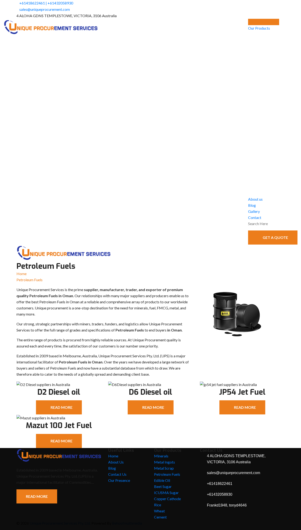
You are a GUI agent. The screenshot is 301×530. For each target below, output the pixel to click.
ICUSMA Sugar (166, 492)
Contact (254, 217)
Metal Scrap (164, 468)
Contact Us (117, 474)
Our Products (259, 28)
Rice (157, 505)
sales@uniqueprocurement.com (44, 9)
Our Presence (119, 480)
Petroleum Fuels (167, 474)
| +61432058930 (59, 3)
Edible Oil (162, 480)
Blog (252, 205)
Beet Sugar (163, 486)
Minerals (161, 456)
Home (21, 273)
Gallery (254, 211)
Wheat (159, 511)
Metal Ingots (164, 462)
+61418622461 (32, 3)
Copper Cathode (167, 498)
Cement (160, 517)
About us (255, 199)
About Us (116, 462)
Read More (37, 496)
